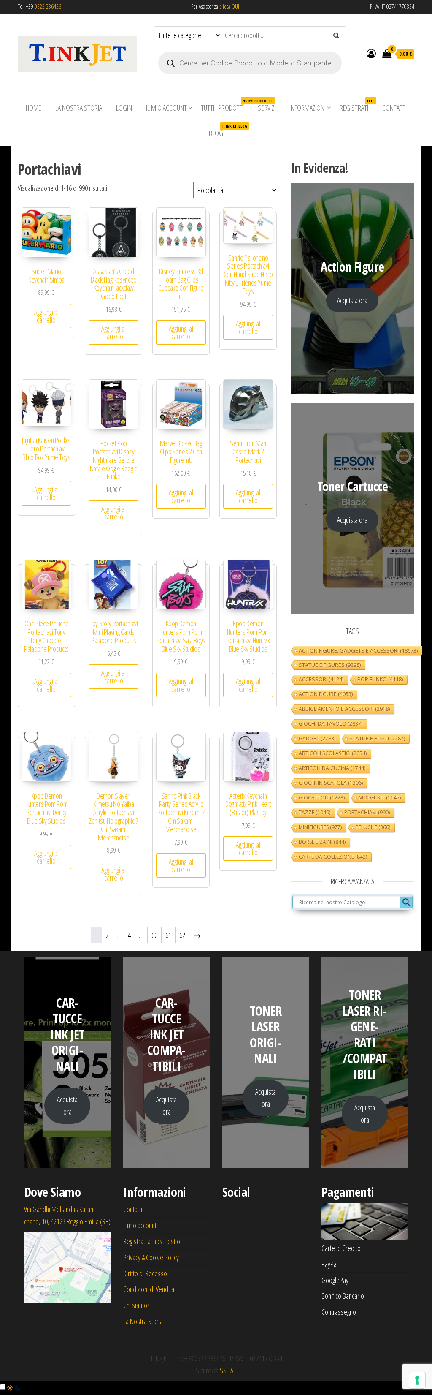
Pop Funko (380, 679)
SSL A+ (228, 1370)
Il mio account (166, 108)
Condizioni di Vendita (148, 1289)
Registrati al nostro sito (151, 1241)
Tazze (314, 812)
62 (182, 935)
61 (168, 935)
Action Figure (326, 694)
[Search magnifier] (406, 902)
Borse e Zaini (322, 842)
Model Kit (380, 797)
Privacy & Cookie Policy (151, 1257)
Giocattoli (322, 797)
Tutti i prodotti (225, 105)
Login (124, 108)
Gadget (317, 738)
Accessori (321, 679)
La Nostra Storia (78, 108)
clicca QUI (228, 7)
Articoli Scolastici (333, 753)
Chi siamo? (136, 1305)
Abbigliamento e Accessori (344, 708)
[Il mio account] (371, 53)
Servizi (266, 108)
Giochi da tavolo (330, 723)
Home (33, 108)
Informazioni (307, 108)
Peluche (373, 827)
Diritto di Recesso (145, 1273)
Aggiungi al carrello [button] (46, 316)
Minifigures (320, 827)
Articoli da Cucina (332, 768)
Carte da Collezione (333, 856)
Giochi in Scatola (331, 782)
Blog (219, 130)
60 (154, 935)
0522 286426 (48, 7)
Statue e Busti (377, 738)
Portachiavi (367, 812)
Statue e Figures (330, 665)
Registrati (357, 105)
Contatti (394, 108)
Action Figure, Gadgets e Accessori (358, 650)
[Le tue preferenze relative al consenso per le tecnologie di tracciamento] (417, 1380)
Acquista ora (352, 300)
